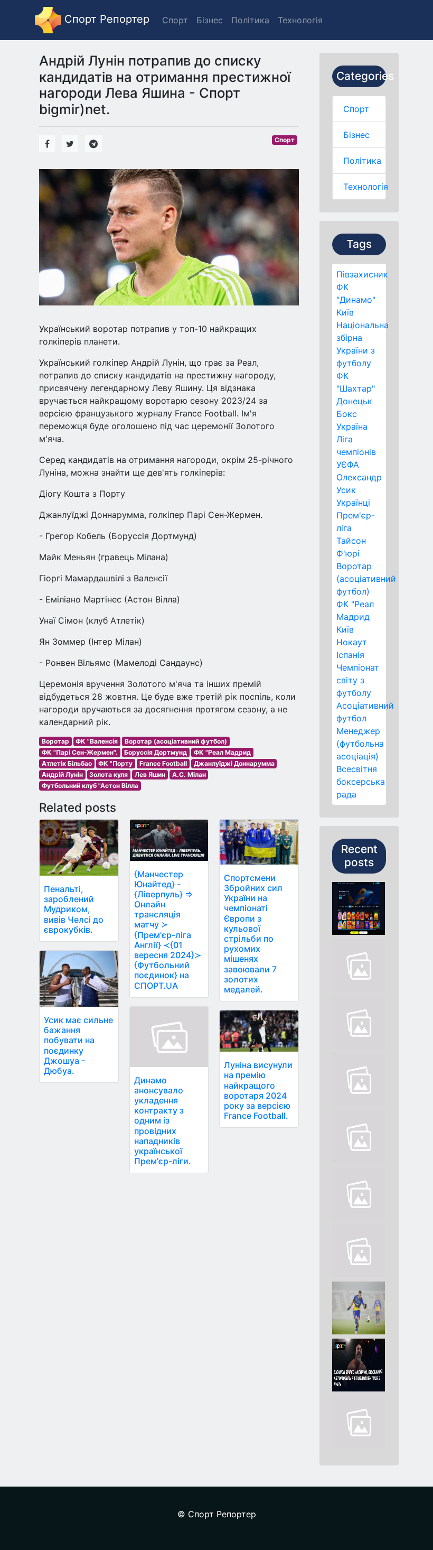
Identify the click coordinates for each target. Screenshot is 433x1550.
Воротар (55, 741)
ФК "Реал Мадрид (222, 752)
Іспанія (350, 654)
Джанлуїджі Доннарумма (234, 763)
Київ (345, 629)
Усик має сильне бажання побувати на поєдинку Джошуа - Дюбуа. (78, 1045)
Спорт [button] (175, 20)
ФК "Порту (115, 763)
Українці (353, 502)
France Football (163, 763)
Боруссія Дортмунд (155, 752)
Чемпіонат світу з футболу (357, 680)
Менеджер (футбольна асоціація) (360, 744)
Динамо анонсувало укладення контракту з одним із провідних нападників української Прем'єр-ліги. (162, 1121)
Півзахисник (362, 274)
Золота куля (108, 774)
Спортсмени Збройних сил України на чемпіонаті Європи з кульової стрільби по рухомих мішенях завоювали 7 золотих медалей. (253, 934)
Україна (352, 426)
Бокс (346, 414)
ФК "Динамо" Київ (355, 300)
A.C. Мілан (189, 774)
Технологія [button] (300, 20)
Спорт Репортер (105, 19)
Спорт (356, 109)
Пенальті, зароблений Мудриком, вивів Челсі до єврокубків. (73, 909)
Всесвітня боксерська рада (360, 782)
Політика (362, 160)
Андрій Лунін (62, 774)
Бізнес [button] (209, 20)
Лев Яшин (150, 774)
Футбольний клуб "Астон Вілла (90, 786)
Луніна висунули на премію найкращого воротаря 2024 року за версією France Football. (258, 1090)
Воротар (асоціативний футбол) (366, 579)
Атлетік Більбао (67, 763)
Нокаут (351, 642)
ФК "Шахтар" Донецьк (355, 388)
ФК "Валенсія (97, 741)
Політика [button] (250, 20)
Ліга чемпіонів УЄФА (356, 452)
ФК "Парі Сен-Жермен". (80, 752)
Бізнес (356, 134)
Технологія (365, 186)
